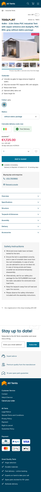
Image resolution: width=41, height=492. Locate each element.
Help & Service (7, 397)
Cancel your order (8, 401)
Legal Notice (6, 412)
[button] (33, 3)
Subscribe (33, 344)
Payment (5, 422)
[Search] (28, 3)
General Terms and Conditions (13, 415)
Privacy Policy (7, 418)
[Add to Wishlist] (36, 151)
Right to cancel (7, 425)
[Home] (3, 10)
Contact (4, 394)
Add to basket (20, 159)
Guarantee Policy (8, 429)
